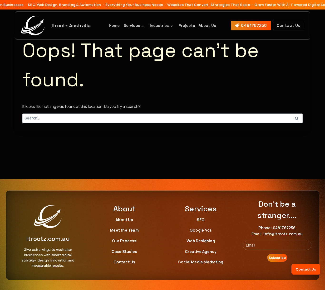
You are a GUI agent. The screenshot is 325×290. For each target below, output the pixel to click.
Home (114, 25)
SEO (201, 219)
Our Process (124, 240)
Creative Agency (201, 251)
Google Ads (201, 230)
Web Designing (201, 240)
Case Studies (124, 251)
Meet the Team (124, 230)
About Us (207, 25)
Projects (187, 25)
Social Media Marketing (200, 262)
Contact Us (124, 262)
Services (132, 25)
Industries (159, 25)
